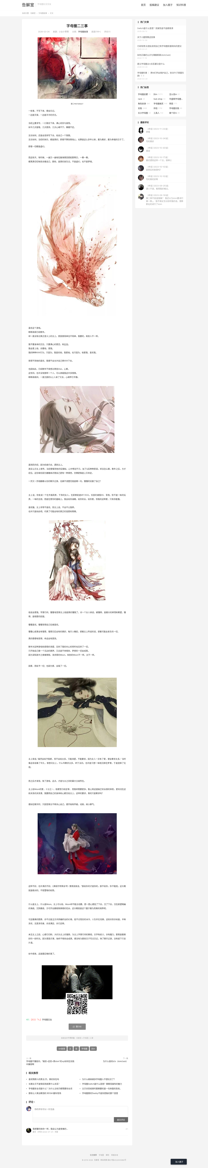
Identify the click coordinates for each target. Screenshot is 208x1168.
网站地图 (103, 1160)
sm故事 (61, 1048)
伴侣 (158, 108)
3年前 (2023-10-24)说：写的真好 (158, 139)
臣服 (66, 344)
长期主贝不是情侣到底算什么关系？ (44, 1084)
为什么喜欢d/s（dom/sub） (115, 1061)
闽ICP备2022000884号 (117, 1160)
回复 (56, 1132)
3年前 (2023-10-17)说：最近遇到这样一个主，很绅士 (159, 158)
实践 (142, 108)
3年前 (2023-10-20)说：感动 (158, 149)
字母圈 (84, 1048)
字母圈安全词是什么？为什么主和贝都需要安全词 (50, 1088)
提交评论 (121, 1120)
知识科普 (181, 5)
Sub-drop (159, 99)
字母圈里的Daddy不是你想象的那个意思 (100, 1093)
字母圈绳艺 (160, 103)
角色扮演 (144, 103)
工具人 (158, 113)
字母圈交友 (47, 1019)
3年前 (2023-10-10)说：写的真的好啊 (158, 177)
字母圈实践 (175, 108)
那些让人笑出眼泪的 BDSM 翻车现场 (45, 1093)
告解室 (28, 5)
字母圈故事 (42, 13)
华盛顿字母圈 (176, 99)
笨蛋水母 (114, 1155)
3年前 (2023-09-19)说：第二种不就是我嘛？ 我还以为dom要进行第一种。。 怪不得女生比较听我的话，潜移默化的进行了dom (164, 199)
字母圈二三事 (77, 26)
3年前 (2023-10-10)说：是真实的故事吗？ (158, 168)
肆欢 (107, 1155)
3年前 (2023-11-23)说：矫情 (158, 130)
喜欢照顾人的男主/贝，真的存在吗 (44, 1079)
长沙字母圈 (144, 113)
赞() (77, 1026)
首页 (143, 5)
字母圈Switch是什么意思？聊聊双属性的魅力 (102, 1084)
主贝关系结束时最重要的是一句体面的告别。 (102, 1088)
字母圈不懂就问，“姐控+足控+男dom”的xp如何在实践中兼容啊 (50, 1062)
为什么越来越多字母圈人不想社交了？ (99, 1079)
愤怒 (173, 103)
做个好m (174, 113)
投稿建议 (154, 5)
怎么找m (174, 94)
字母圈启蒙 (144, 94)
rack (141, 99)
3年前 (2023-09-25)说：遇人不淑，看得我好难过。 (158, 187)
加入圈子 (168, 5)
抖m (93, 1048)
